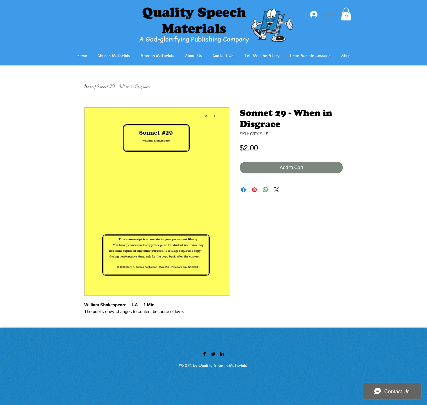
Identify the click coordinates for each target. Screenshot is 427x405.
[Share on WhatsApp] (265, 189)
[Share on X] (276, 189)
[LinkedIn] (222, 354)
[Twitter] (213, 354)
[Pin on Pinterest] (254, 189)
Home (88, 86)
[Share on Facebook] (243, 189)
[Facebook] (204, 354)
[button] (346, 14)
